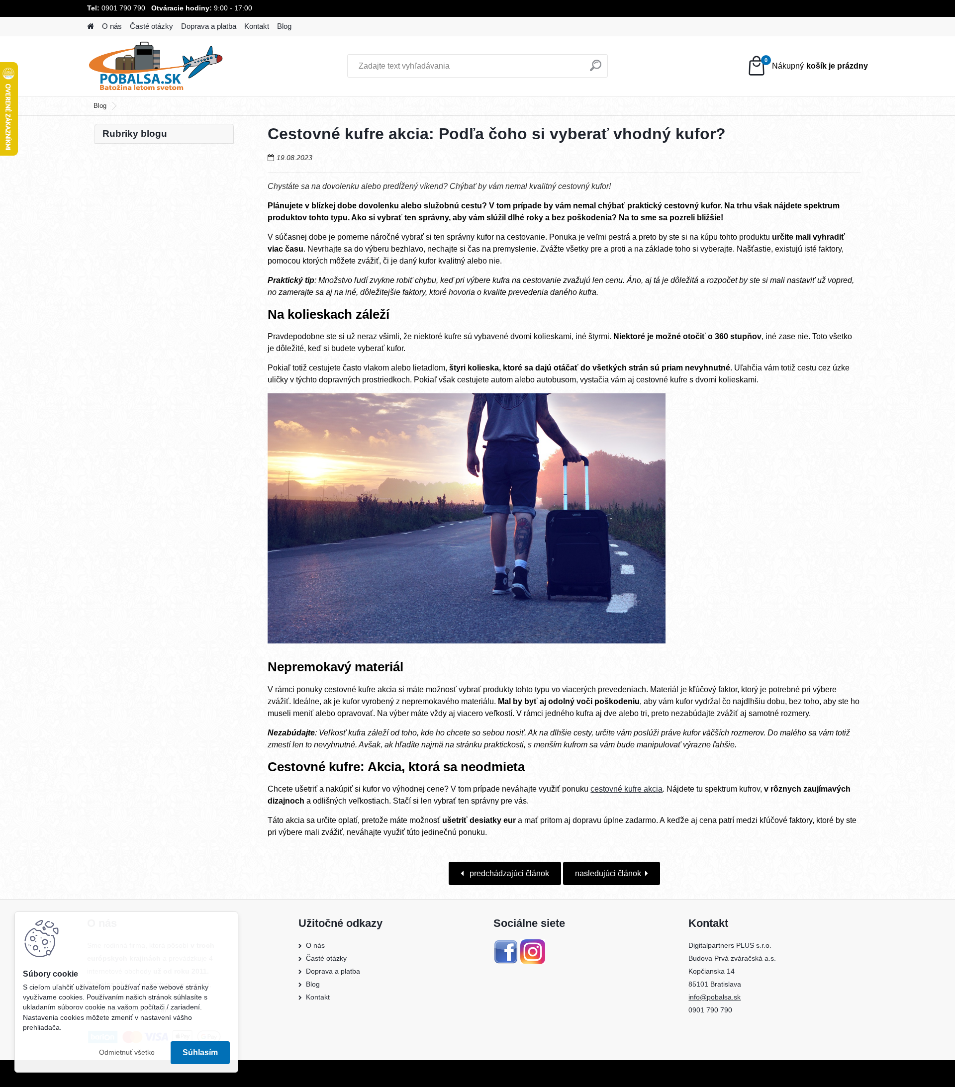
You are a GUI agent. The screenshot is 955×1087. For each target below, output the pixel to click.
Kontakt (256, 26)
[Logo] (155, 66)
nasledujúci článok (608, 873)
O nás (112, 26)
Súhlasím (200, 1052)
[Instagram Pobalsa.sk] (532, 945)
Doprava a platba (208, 26)
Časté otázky (151, 26)
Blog (284, 26)
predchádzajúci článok (508, 873)
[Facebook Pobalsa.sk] (505, 945)
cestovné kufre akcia (626, 789)
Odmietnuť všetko (127, 1052)
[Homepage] (90, 26)
